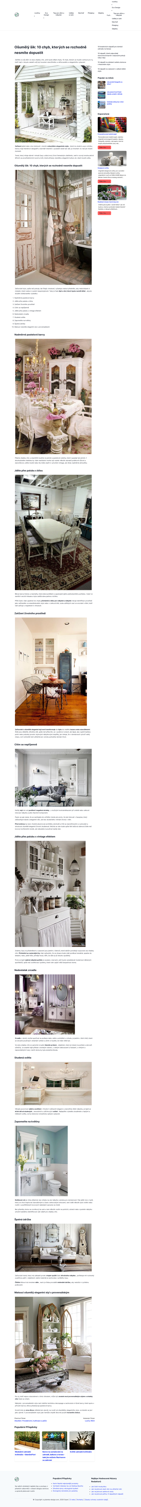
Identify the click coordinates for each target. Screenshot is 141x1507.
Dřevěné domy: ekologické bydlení (65, 1488)
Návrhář (81, 13)
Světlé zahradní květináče (81, 1452)
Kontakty (80, 1500)
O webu (72, 1500)
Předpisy (91, 13)
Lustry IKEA (90, 1421)
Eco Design (46, 14)
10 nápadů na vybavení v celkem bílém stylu (112, 70)
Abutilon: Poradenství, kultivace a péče (30, 1421)
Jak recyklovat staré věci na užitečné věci (106, 1489)
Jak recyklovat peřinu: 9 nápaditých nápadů (107, 1494)
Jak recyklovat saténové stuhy (102, 1491)
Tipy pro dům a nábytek (58, 14)
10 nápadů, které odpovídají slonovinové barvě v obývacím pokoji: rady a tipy (111, 55)
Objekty (101, 13)
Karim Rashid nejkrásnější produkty (65, 1483)
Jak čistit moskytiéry (98, 1486)
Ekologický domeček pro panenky (65, 1491)
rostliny (37, 13)
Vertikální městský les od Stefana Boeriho (68, 1486)
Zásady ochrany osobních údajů (96, 1500)
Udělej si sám (71, 14)
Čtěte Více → (103, 147)
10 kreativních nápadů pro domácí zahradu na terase (110, 48)
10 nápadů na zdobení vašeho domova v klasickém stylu (112, 63)
